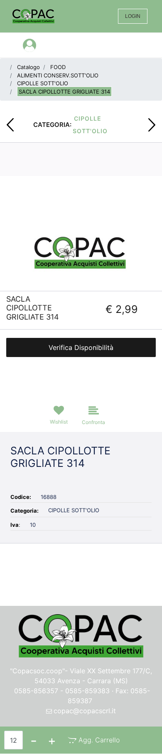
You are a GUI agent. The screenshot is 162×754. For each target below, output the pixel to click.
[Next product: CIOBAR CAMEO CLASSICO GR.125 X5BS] (152, 125)
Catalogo (28, 67)
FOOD (58, 67)
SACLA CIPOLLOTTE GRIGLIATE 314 (64, 91)
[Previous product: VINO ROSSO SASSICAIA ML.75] (10, 125)
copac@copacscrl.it (85, 711)
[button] (81, 250)
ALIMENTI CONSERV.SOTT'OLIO (57, 75)
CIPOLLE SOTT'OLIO (42, 83)
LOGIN (132, 16)
